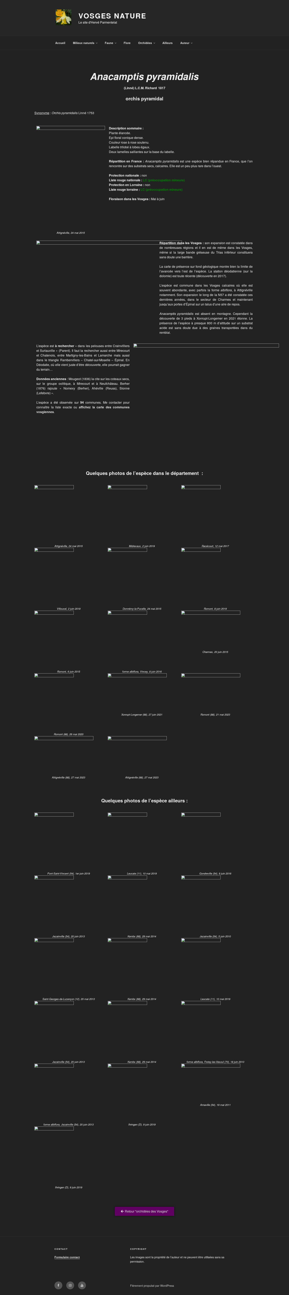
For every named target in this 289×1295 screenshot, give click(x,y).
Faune (109, 43)
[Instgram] (70, 1285)
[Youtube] (82, 1285)
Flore (127, 43)
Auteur (184, 43)
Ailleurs (167, 43)
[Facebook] (58, 1285)
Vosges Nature (112, 15)
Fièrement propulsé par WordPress (152, 1286)
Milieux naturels (83, 43)
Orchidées (145, 43)
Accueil (60, 43)
